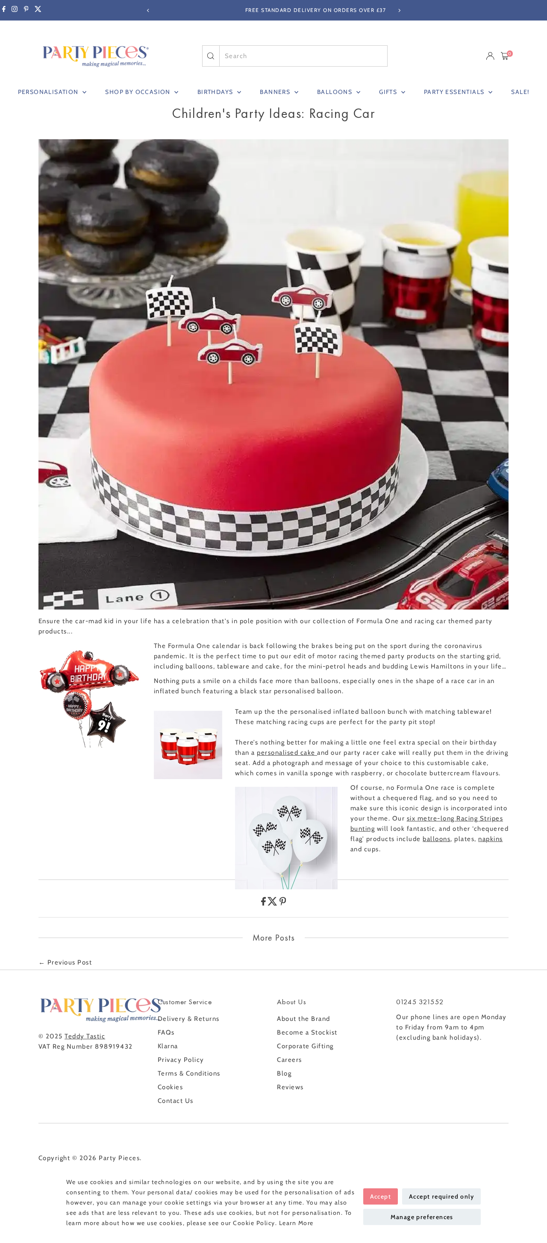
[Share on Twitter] (273, 903)
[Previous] (148, 10)
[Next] (399, 10)
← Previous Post (65, 962)
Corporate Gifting (305, 1046)
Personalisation (49, 92)
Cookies (170, 1087)
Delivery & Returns (189, 1019)
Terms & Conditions (189, 1073)
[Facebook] (4, 10)
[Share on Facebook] (264, 903)
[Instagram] (14, 10)
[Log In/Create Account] (490, 56)
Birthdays (216, 92)
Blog (284, 1073)
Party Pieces (119, 1158)
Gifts (389, 92)
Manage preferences (422, 1217)
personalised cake (287, 752)
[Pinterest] (26, 10)
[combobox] (303, 56)
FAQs (166, 1032)
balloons (436, 839)
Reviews (290, 1087)
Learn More (296, 1223)
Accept (380, 1196)
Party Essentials (455, 92)
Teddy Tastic (85, 1036)
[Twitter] (38, 10)
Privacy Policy (181, 1060)
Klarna (168, 1046)
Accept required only (441, 1196)
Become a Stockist (307, 1032)
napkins (490, 839)
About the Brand (303, 1019)
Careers (289, 1060)
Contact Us (176, 1101)
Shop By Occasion (138, 92)
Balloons (335, 92)
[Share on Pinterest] (282, 903)
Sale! (520, 92)
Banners (276, 92)
